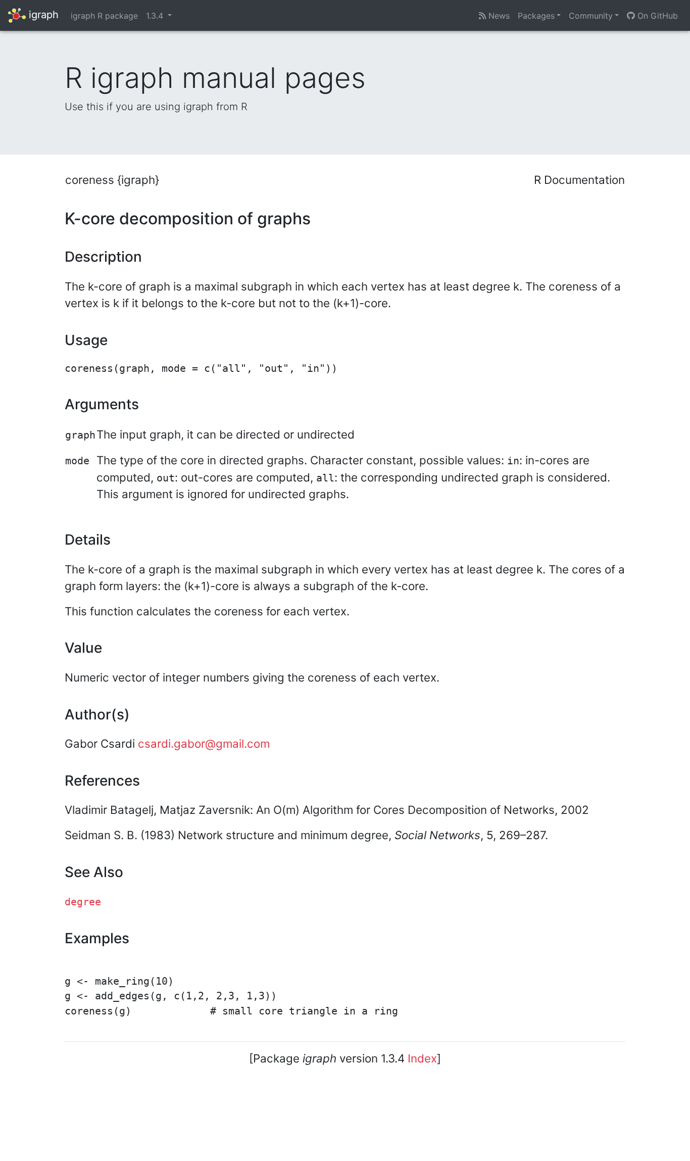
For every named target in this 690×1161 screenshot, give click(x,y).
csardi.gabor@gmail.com (204, 743)
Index (422, 1058)
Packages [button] (536, 16)
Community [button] (591, 16)
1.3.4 (156, 16)
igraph (42, 15)
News (498, 16)
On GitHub (656, 16)
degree (83, 902)
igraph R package (104, 16)
